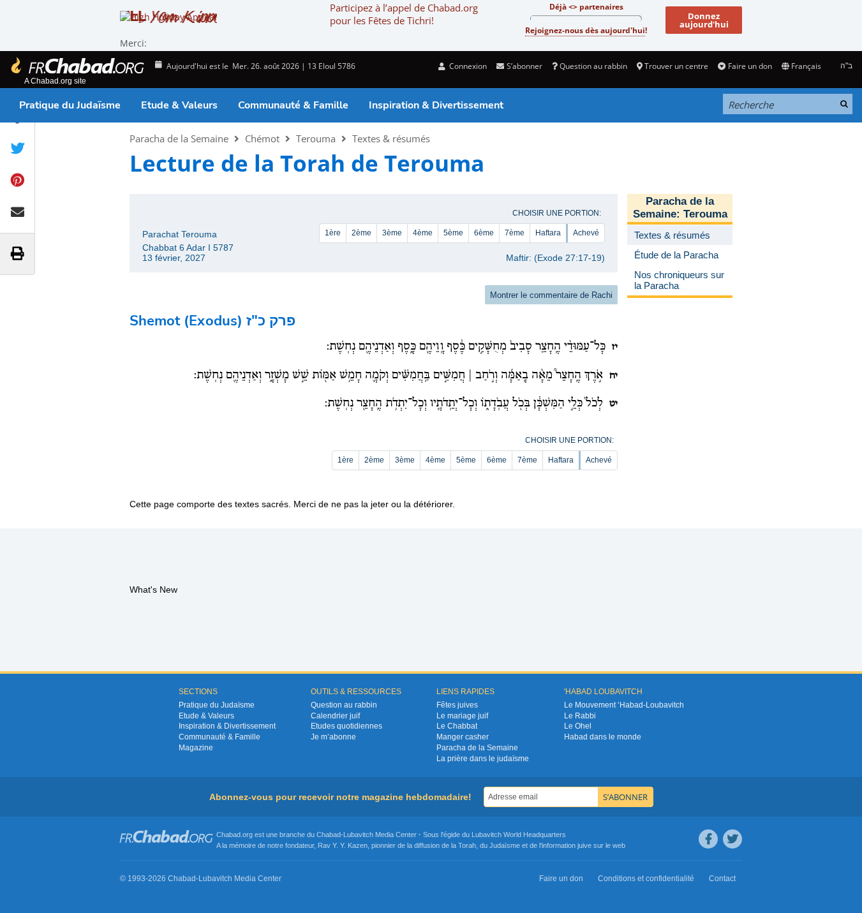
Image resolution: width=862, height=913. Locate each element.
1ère (333, 232)
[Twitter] (732, 839)
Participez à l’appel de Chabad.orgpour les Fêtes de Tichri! (404, 14)
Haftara (548, 232)
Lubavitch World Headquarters (519, 834)
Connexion (467, 66)
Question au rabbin (593, 66)
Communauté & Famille (293, 105)
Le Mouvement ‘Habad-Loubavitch (624, 705)
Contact (722, 878)
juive (584, 845)
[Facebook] (708, 839)
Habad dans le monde (602, 736)
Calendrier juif (335, 715)
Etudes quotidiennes (346, 726)
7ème (514, 232)
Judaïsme (504, 845)
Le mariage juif (462, 715)
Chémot (262, 138)
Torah (467, 845)
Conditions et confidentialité (646, 878)
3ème (392, 232)
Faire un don (749, 66)
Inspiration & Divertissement (436, 105)
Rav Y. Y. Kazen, (343, 845)
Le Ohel (577, 726)
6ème (484, 232)
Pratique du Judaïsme (70, 105)
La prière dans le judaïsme (482, 758)
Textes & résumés (391, 138)
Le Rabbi (580, 715)
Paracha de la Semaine (179, 138)
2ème (361, 232)
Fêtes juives (457, 705)
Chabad (328, 834)
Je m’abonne (333, 736)
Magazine (196, 747)
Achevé (586, 232)
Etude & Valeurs (179, 105)
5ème (453, 232)
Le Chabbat (456, 726)
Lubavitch (358, 834)
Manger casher (462, 736)
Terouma (316, 138)
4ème (423, 232)
